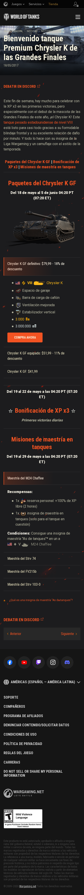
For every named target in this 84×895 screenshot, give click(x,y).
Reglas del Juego (18, 753)
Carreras (12, 762)
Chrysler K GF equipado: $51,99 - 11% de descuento (36, 356)
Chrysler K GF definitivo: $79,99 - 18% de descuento (36, 266)
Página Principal (13, 31)
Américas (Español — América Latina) (43, 682)
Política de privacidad (23, 744)
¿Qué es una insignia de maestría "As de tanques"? (41, 600)
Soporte (11, 697)
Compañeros (14, 707)
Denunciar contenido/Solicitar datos (36, 725)
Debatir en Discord (20, 86)
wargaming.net (24, 793)
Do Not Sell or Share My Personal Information (33, 773)
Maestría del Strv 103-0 (24, 584)
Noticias (32, 31)
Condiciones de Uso (20, 735)
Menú (77, 17)
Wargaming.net (27, 886)
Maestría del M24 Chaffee (25, 478)
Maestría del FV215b (22, 571)
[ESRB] (23, 819)
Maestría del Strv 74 (21, 558)
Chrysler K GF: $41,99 (22, 371)
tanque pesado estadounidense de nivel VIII (38, 122)
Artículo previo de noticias (14, 634)
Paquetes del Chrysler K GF (27, 161)
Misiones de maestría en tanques (48, 166)
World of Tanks (21, 17)
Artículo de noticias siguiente (69, 634)
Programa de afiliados (23, 716)
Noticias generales (53, 31)
